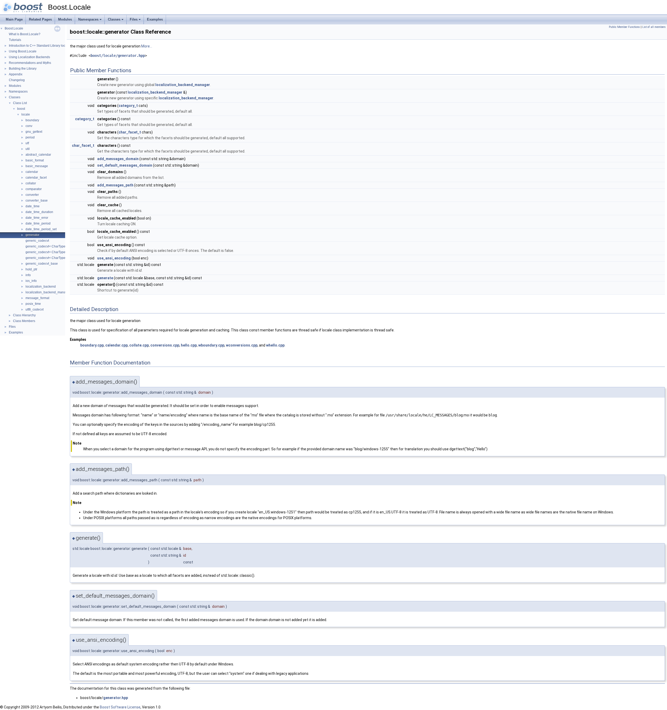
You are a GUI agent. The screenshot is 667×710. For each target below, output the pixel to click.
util (28, 149)
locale (25, 114)
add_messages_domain (118, 159)
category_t (128, 106)
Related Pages (40, 19)
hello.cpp (189, 345)
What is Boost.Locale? (24, 34)
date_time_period (38, 223)
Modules (65, 19)
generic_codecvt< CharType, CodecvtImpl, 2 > (58, 252)
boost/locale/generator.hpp (118, 55)
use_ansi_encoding (114, 258)
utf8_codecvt (35, 309)
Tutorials (15, 40)
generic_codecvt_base (42, 263)
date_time (33, 206)
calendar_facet (36, 177)
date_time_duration (39, 212)
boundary (32, 120)
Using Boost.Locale (22, 51)
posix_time (33, 304)
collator (31, 183)
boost (21, 109)
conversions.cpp (164, 345)
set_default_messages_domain (124, 165)
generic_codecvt (37, 240)
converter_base (37, 200)
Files (134, 19)
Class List (20, 103)
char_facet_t (130, 132)
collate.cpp (139, 345)
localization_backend (41, 286)
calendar (32, 172)
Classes (114, 19)
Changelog (17, 80)
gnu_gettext (34, 131)
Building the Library (22, 68)
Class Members (24, 321)
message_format (37, 298)
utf (27, 143)
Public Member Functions (624, 27)
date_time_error (37, 218)
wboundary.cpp (211, 345)
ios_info (31, 281)
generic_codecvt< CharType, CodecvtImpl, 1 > (58, 246)
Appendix (15, 74)
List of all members (654, 27)
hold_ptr (31, 269)
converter (32, 195)
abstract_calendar (38, 154)
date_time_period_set (41, 229)
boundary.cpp (92, 345)
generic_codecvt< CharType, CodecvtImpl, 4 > (58, 258)
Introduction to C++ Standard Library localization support (49, 45)
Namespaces (88, 19)
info (28, 275)
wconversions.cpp (241, 345)
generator (32, 235)
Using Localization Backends (29, 57)
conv (29, 126)
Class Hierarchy (24, 315)
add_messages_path (115, 185)
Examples (155, 19)
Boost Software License (120, 707)
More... (146, 46)
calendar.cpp (116, 345)
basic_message (37, 166)
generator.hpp (115, 698)
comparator (34, 189)
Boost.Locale (14, 28)
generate (105, 278)
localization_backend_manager (48, 292)
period (30, 137)
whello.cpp (275, 345)
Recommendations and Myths (30, 63)
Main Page (14, 19)
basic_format (35, 160)
